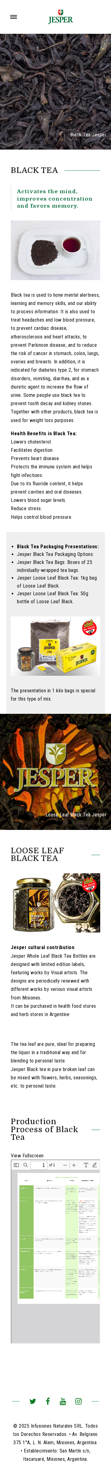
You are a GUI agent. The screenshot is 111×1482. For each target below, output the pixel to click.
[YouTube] (63, 1402)
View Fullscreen (27, 1156)
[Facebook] (48, 1402)
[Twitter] (32, 1402)
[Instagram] (78, 1402)
